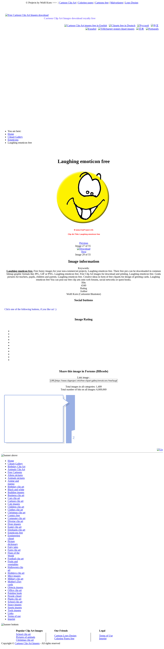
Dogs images (14, 524)
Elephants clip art (16, 529)
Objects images (15, 587)
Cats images (14, 504)
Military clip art (15, 578)
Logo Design (131, 2)
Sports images (15, 607)
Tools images (14, 610)
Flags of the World (14, 554)
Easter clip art (14, 527)
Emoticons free (15, 532)
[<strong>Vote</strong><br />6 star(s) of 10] (87, 348)
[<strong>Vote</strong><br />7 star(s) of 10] (87, 351)
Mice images (14, 576)
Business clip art (16, 495)
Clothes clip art (15, 509)
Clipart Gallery (15, 463)
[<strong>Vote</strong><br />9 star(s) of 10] (87, 357)
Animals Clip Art (16, 469)
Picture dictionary (13, 543)
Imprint (11, 619)
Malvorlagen (116, 2)
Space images (14, 604)
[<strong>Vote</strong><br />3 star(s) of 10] (87, 339)
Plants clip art (14, 599)
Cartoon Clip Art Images (27, 643)
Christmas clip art (16, 512)
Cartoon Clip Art (67, 2)
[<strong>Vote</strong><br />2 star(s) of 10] (87, 336)
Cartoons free (102, 2)
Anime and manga (13, 482)
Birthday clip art (16, 486)
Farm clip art (14, 550)
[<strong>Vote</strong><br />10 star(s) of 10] (87, 359)
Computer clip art (16, 518)
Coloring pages (85, 2)
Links (10, 613)
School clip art (15, 601)
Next (83, 251)
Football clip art (16, 558)
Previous (83, 243)
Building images (16, 492)
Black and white (16, 489)
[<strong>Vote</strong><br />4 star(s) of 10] (87, 342)
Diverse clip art (15, 521)
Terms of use (14, 616)
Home (11, 460)
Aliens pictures (15, 475)
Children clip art (16, 506)
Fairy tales (13, 547)
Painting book (15, 593)
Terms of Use (106, 635)
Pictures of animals (25, 637)
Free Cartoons (15, 472)
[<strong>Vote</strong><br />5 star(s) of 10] (87, 345)
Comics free (14, 515)
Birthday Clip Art (16, 466)
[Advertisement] (14, 79)
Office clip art (15, 590)
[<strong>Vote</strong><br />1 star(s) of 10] (87, 333)
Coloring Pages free (64, 638)
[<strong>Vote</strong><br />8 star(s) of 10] (87, 354)
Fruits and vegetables (13, 563)
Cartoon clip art (15, 501)
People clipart (14, 596)
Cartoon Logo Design (65, 635)
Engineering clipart (14, 537)
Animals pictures (16, 478)
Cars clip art (14, 498)
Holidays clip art (16, 573)
